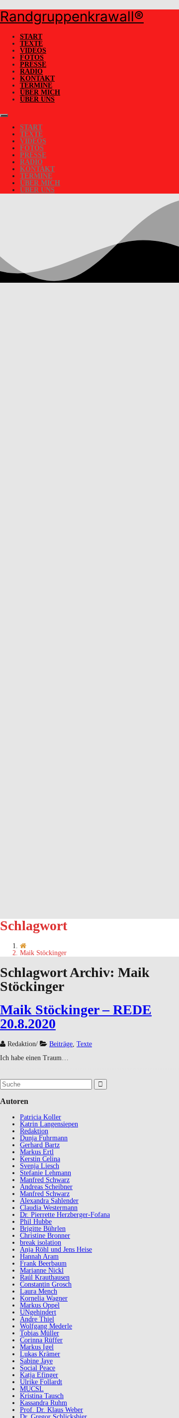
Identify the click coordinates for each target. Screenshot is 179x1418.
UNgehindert (38, 1312)
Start (31, 36)
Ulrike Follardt (41, 1382)
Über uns (37, 99)
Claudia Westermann (49, 1207)
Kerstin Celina (40, 1159)
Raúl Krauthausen (45, 1277)
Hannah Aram (39, 1256)
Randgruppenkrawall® (72, 16)
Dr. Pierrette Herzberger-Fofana (65, 1214)
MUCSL (32, 1389)
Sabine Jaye (36, 1361)
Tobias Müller (39, 1333)
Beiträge (61, 1044)
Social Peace (37, 1368)
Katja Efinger (39, 1375)
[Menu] (4, 115)
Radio (31, 71)
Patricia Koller (40, 1117)
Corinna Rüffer (41, 1340)
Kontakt (37, 78)
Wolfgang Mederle (46, 1326)
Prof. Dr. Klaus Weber (51, 1410)
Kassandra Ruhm (43, 1403)
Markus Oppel (40, 1305)
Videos (33, 50)
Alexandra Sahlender (49, 1200)
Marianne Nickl (42, 1270)
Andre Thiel (37, 1319)
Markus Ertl (37, 1152)
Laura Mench (38, 1291)
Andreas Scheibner (46, 1187)
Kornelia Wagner (44, 1298)
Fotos (32, 57)
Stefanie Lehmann (45, 1173)
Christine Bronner (45, 1235)
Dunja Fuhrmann (44, 1138)
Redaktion (34, 1131)
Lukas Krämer (40, 1354)
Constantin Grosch (46, 1284)
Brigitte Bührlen (43, 1228)
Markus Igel (37, 1347)
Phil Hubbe (36, 1221)
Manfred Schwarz (45, 1180)
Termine (36, 85)
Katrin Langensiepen (49, 1124)
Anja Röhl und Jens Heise (56, 1249)
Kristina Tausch (42, 1396)
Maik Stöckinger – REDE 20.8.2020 (76, 1016)
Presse (33, 64)
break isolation (40, 1242)
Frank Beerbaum (43, 1263)
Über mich (40, 92)
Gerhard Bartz (40, 1145)
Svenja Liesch (39, 1166)
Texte (31, 43)
